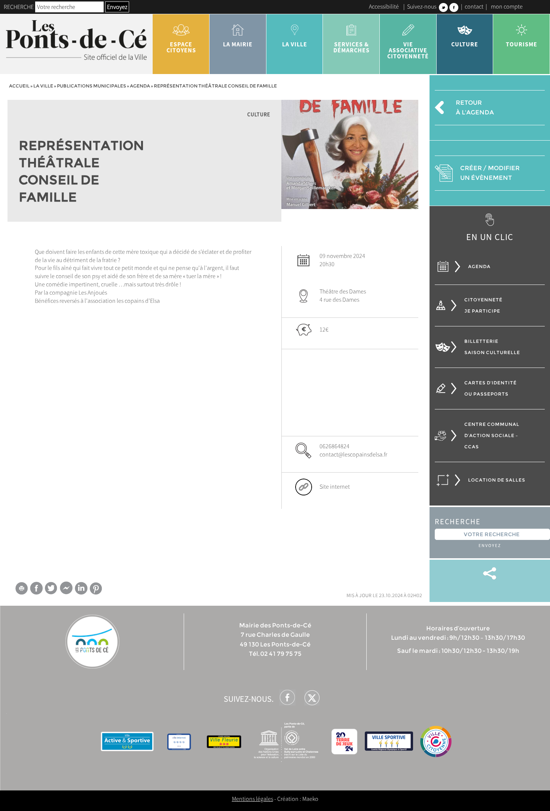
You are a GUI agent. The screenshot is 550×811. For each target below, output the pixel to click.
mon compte (507, 6)
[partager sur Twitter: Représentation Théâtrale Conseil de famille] (51, 588)
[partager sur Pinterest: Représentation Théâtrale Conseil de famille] (96, 588)
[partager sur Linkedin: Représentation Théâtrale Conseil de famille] (81, 588)
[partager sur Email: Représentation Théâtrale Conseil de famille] (21, 589)
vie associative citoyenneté (408, 50)
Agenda (140, 86)
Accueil (19, 86)
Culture (464, 44)
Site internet (335, 486)
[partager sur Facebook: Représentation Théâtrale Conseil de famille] (36, 588)
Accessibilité (384, 6)
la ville (294, 44)
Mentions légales (252, 798)
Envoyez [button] (117, 6)
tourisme (521, 44)
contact (474, 6)
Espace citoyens (181, 47)
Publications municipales (91, 86)
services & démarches (351, 47)
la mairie (238, 44)
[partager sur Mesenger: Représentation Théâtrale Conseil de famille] (66, 589)
